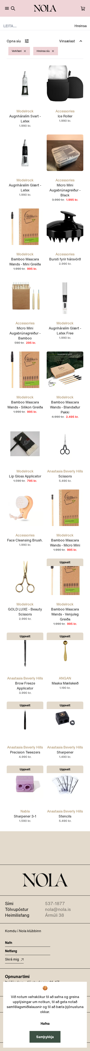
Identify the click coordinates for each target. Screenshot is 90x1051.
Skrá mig (12, 959)
